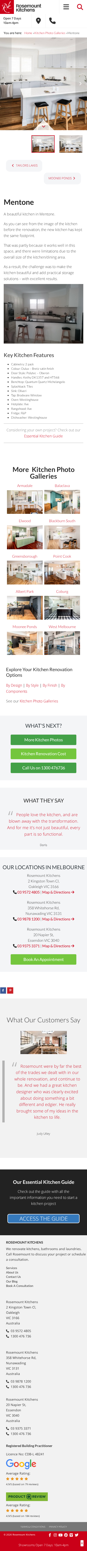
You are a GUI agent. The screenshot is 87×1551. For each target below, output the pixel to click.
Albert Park (25, 591)
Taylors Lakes (26, 165)
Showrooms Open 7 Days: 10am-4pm (43, 1545)
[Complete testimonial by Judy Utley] (43, 1043)
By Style (32, 685)
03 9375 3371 (28, 946)
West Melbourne (62, 626)
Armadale (24, 485)
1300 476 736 (21, 1336)
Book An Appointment (43, 959)
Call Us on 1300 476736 (43, 767)
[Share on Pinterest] (10, 990)
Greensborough (24, 556)
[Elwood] (25, 538)
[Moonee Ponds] (25, 644)
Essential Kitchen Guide (43, 436)
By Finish (50, 685)
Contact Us (13, 1277)
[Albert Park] (25, 608)
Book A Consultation (19, 1286)
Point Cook (62, 556)
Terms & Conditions (32, 1526)
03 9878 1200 (28, 919)
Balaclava (62, 485)
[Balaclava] (62, 503)
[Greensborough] (25, 573)
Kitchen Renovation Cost (43, 753)
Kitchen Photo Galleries (49, 33)
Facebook (50, 1535)
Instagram (55, 1535)
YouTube (61, 1535)
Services (11, 1268)
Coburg (62, 591)
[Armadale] (25, 503)
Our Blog (12, 1281)
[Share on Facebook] (3, 990)
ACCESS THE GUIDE (43, 1218)
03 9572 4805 (28, 892)
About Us (12, 1272)
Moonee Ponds (60, 178)
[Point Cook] (62, 573)
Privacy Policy (58, 1526)
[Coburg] (62, 608)
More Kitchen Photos (43, 739)
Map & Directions (56, 892)
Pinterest (66, 1535)
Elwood (25, 520)
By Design (14, 685)
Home (28, 33)
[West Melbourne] (62, 644)
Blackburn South (62, 520)
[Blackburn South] (62, 538)
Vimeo (71, 1535)
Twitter (77, 1535)
